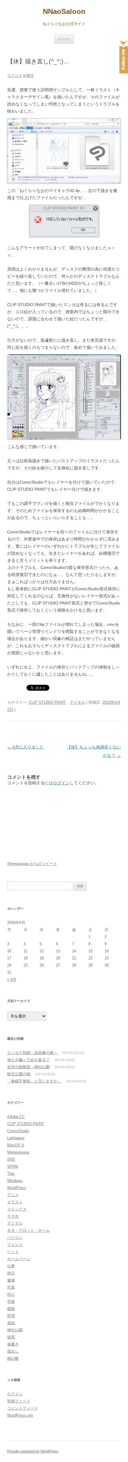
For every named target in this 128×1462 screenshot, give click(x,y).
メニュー (64, 39)
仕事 (11, 1266)
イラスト (15, 1202)
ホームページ (18, 1259)
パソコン (15, 1237)
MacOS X (15, 1145)
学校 (11, 1301)
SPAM (12, 1166)
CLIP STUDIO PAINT (47, 702)
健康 (11, 1280)
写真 (11, 1287)
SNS (11, 1159)
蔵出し (13, 1351)
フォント (15, 1244)
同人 (11, 1294)
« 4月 (11, 979)
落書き (13, 1344)
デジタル (77, 702)
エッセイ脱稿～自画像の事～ (32, 1052)
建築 (11, 1308)
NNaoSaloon (64, 11)
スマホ (13, 1216)
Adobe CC (16, 1116)
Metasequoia (18, 1152)
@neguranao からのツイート (32, 863)
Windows (15, 1180)
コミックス (16, 1209)
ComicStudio (18, 1131)
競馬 (11, 1337)
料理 (11, 1316)
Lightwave (15, 1138)
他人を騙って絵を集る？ (28, 1060)
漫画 (11, 1323)
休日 (11, 1273)
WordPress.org (20, 1415)
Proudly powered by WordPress (32, 1451)
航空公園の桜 (18, 1074)
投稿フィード (18, 1401)
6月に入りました (25, 747)
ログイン (61, 782)
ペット (13, 1252)
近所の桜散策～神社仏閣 (28, 1067)
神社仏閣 (15, 1330)
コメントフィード (22, 1408)
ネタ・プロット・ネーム (28, 1230)
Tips (11, 1173)
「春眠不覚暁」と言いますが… (34, 1081)
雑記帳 (13, 1358)
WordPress (16, 1188)
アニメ (13, 1195)
